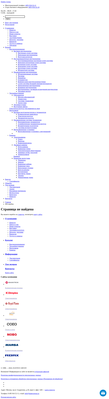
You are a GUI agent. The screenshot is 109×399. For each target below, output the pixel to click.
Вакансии (12, 41)
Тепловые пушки (20, 105)
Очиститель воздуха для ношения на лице (24, 108)
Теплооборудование (16, 93)
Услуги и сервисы (15, 43)
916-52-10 (33, 7)
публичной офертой (41, 372)
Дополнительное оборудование (29, 151)
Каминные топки (24, 149)
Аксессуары (22, 103)
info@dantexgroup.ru (32, 393)
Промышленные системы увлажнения (27, 120)
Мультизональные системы (28, 74)
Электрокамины (19, 137)
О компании (9, 28)
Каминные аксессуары (22, 158)
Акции (11, 189)
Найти (8, 19)
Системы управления (25, 101)
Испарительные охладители (28, 126)
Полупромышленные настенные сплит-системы (35, 61)
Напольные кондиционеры (27, 55)
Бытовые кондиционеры (22, 51)
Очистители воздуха (25, 116)
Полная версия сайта (8, 397)
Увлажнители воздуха (26, 118)
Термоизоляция (23, 154)
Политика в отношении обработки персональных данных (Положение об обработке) (32, 379)
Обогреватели (19, 95)
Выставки (13, 36)
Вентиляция (13, 110)
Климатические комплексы (28, 114)
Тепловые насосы (24, 91)
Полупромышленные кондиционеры (27, 59)
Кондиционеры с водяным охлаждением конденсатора (38, 89)
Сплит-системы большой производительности (35, 84)
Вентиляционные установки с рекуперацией (34, 131)
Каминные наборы (25, 164)
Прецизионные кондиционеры (29, 85)
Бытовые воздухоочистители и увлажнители (30, 112)
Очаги (20, 139)
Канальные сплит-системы (27, 66)
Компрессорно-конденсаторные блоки (32, 82)
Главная (8, 202)
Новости (12, 30)
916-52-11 (30, 5)
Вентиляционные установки (24, 129)
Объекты (8, 183)
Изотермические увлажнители (29, 122)
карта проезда (50, 390)
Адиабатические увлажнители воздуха (32, 124)
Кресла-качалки (23, 170)
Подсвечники (23, 172)
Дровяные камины (20, 145)
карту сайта (38, 214)
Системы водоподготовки (27, 128)
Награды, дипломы (16, 40)
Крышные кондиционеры (27, 87)
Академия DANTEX (16, 230)
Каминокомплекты (25, 143)
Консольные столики (25, 168)
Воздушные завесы (20, 107)
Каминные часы (24, 166)
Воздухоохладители (25, 57)
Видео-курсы (14, 193)
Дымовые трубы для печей (27, 152)
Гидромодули (23, 80)
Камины (12, 135)
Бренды (8, 179)
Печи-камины (23, 147)
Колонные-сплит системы (27, 64)
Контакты (8, 198)
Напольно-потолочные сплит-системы (32, 62)
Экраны (21, 175)
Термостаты (22, 99)
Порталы (21, 141)
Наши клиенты (14, 34)
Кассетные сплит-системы (27, 68)
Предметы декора (24, 174)
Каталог (8, 47)
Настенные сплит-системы (27, 53)
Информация (11, 254)
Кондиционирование (17, 49)
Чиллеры (21, 76)
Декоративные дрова (25, 177)
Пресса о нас (14, 32)
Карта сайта (9, 273)
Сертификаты (14, 181)
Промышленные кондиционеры (25, 72)
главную (21, 214)
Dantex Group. (6, 2)
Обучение (12, 45)
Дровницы (22, 160)
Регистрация (9, 24)
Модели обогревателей (26, 97)
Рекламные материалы (17, 191)
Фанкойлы (22, 78)
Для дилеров (9, 185)
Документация (14, 187)
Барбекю (17, 156)
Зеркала (21, 162)
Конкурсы (13, 195)
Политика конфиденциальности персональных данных (21, 375)
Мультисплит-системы (26, 70)
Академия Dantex (15, 38)
